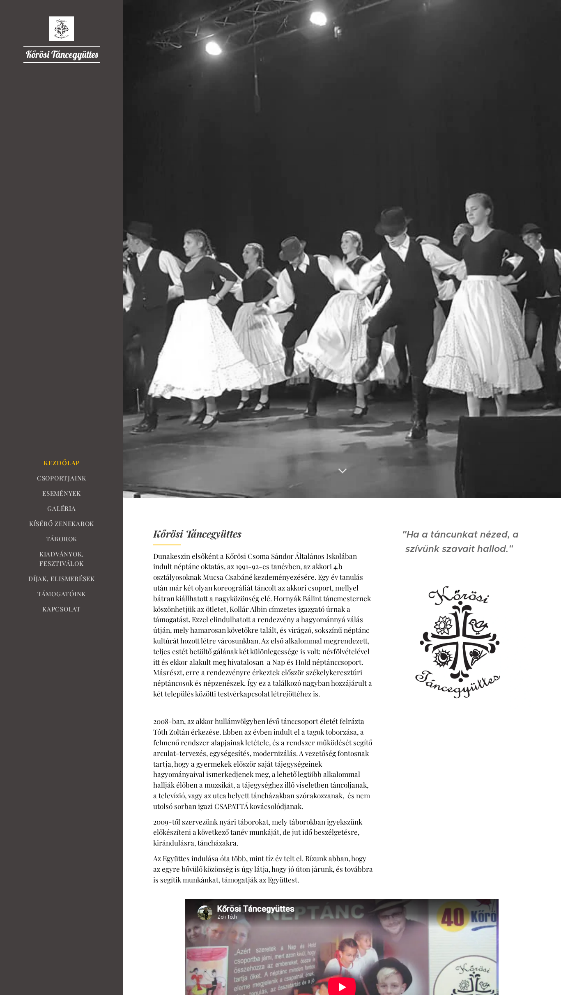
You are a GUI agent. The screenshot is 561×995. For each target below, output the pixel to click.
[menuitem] (61, 463)
